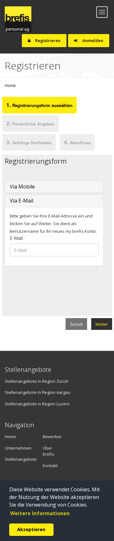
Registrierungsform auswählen (39, 105)
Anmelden (92, 40)
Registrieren (47, 40)
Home (10, 85)
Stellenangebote (19, 459)
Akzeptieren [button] (31, 529)
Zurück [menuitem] (76, 324)
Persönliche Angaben (30, 123)
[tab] (39, 106)
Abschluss (77, 142)
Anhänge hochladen (29, 142)
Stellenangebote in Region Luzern (37, 404)
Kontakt (50, 465)
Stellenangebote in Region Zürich (36, 381)
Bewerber (52, 436)
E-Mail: (16, 238)
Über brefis (48, 451)
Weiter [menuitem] (101, 324)
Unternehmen (15, 448)
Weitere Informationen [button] (40, 513)
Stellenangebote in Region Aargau (37, 392)
